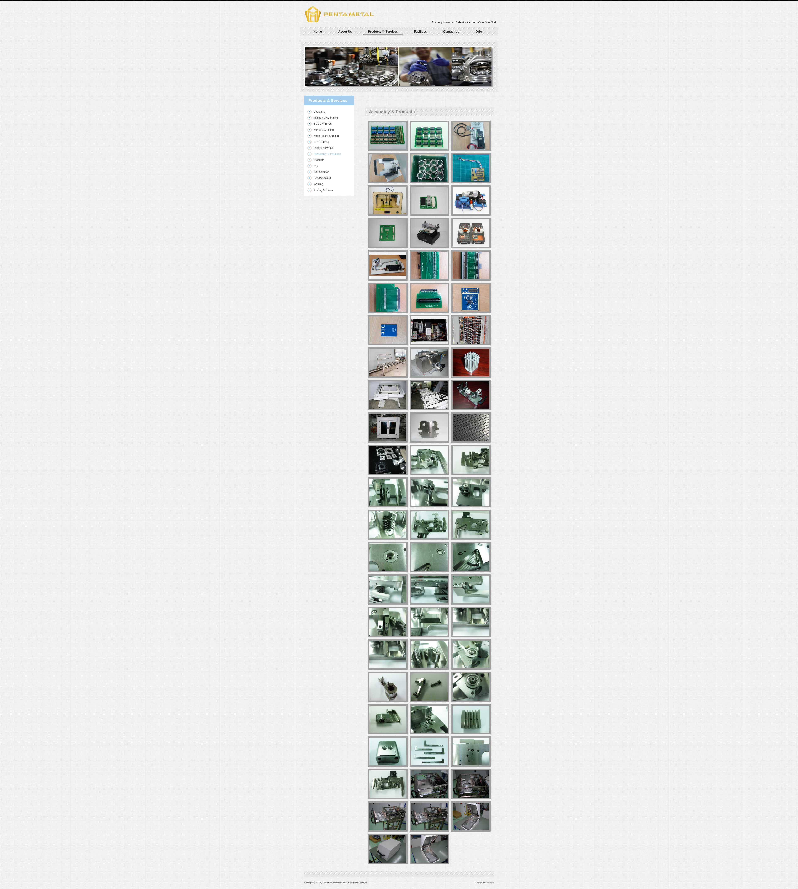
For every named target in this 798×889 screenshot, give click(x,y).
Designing (319, 111)
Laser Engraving (323, 147)
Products (319, 159)
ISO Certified (321, 172)
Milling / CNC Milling (326, 117)
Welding (318, 184)
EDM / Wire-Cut (323, 123)
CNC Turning (321, 141)
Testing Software (324, 190)
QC (316, 165)
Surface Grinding (324, 129)
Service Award (322, 178)
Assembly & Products (328, 153)
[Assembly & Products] (388, 136)
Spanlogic (489, 883)
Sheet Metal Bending (326, 135)
